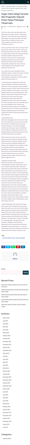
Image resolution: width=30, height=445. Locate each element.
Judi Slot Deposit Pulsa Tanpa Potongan (13, 238)
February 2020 (6, 406)
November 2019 (7, 415)
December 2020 (7, 377)
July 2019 (5, 427)
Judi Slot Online (12, 26)
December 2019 (7, 412)
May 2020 (5, 397)
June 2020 (5, 394)
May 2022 (5, 326)
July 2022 (5, 320)
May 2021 (5, 362)
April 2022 (5, 329)
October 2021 (6, 347)
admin (4, 26)
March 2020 (6, 403)
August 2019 (6, 424)
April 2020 (5, 400)
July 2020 (5, 391)
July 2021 (5, 356)
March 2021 (6, 368)
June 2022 (5, 323)
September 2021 (7, 350)
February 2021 (6, 371)
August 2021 (6, 353)
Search (3, 269)
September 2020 (7, 386)
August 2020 (6, 388)
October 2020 (6, 383)
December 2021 (7, 341)
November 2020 (7, 380)
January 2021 (6, 374)
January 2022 (6, 338)
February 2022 (6, 335)
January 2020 (6, 409)
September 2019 (7, 421)
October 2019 (6, 418)
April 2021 (5, 365)
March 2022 (6, 332)
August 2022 (6, 317)
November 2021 (7, 344)
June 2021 (5, 359)
